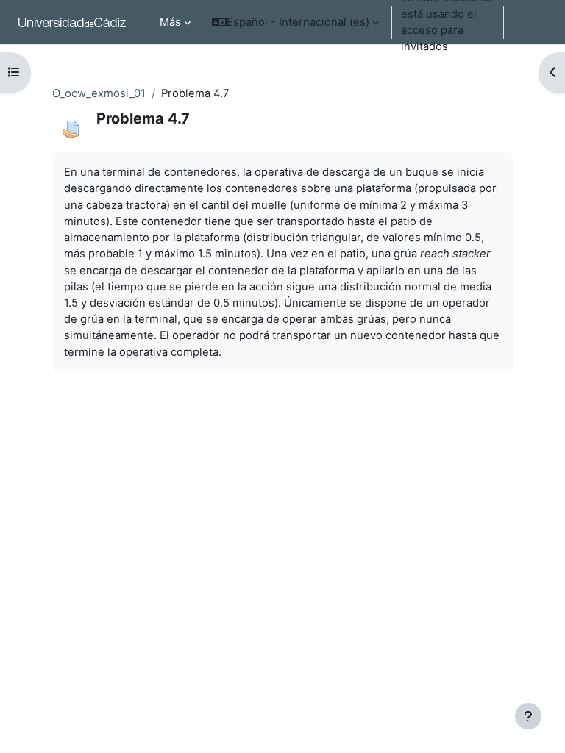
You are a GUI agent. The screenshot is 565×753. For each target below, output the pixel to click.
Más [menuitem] (170, 22)
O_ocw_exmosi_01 (99, 93)
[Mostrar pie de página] (528, 716)
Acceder (531, 22)
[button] (295, 22)
